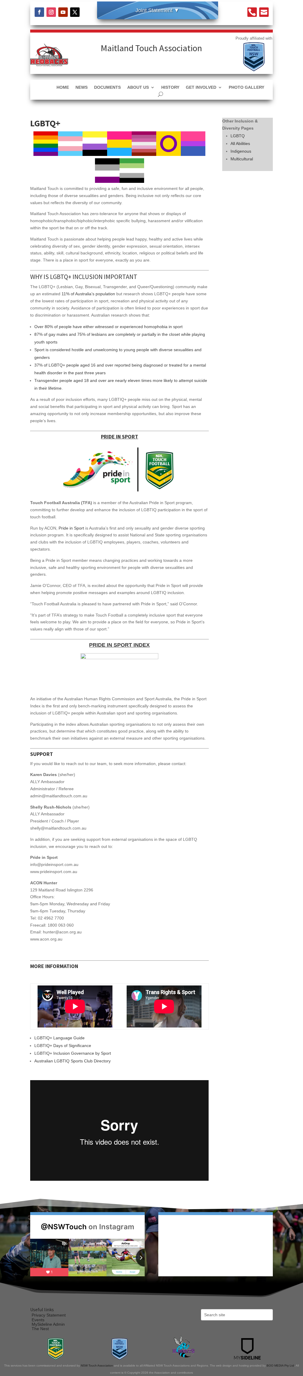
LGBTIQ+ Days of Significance (62, 1045)
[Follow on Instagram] (51, 12)
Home (63, 87)
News (81, 87)
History (170, 87)
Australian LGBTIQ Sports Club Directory (72, 1061)
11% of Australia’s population (88, 293)
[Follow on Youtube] (63, 12)
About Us (138, 87)
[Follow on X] (75, 12)
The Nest (40, 1328)
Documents (107, 87)
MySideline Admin (48, 1324)
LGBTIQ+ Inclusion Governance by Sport (72, 1053)
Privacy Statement (49, 1315)
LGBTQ (238, 135)
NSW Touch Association (97, 1365)
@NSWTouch (64, 1226)
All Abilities (240, 143)
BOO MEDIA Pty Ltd (280, 1365)
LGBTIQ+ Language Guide (59, 1037)
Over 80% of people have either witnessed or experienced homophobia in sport (108, 326)
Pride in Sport (71, 528)
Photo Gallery (246, 87)
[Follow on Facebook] (39, 12)
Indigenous (241, 151)
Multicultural (242, 159)
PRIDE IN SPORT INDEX (119, 645)
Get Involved (201, 87)
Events (38, 1319)
